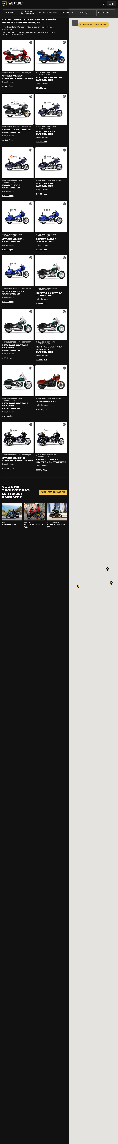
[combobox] (11, 12)
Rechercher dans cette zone (94, 25)
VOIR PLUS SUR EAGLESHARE (53, 492)
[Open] (96, 12)
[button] (18, 65)
